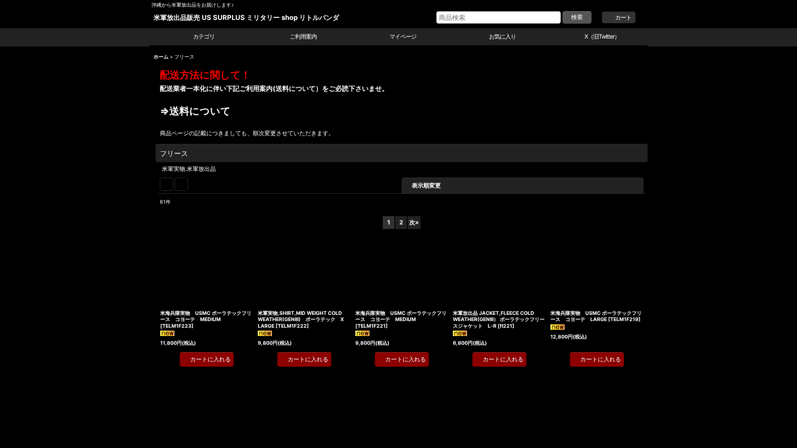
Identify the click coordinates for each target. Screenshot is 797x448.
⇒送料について (299, 111)
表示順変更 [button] (479, 185)
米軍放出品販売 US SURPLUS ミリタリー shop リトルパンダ (246, 17)
